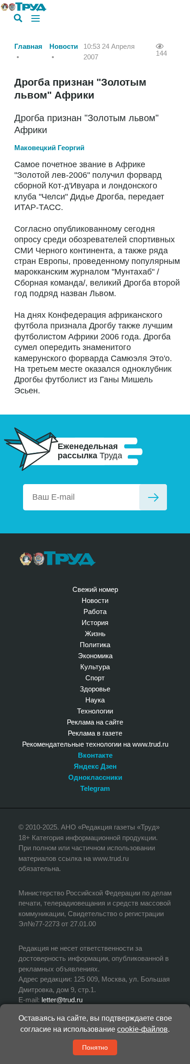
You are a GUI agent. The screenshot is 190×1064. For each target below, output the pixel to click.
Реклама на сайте (95, 722)
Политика (95, 645)
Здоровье (95, 689)
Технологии (95, 711)
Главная (28, 46)
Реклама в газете (95, 733)
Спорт (95, 678)
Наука (95, 700)
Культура (95, 667)
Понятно (95, 1047)
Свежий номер (95, 589)
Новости (63, 46)
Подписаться (153, 497)
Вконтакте (95, 755)
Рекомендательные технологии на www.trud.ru (95, 744)
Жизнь (95, 633)
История (95, 622)
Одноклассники (95, 777)
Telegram (95, 788)
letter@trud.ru (62, 1000)
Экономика (95, 656)
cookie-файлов (142, 1029)
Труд (57, 558)
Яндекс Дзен (95, 766)
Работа (95, 611)
